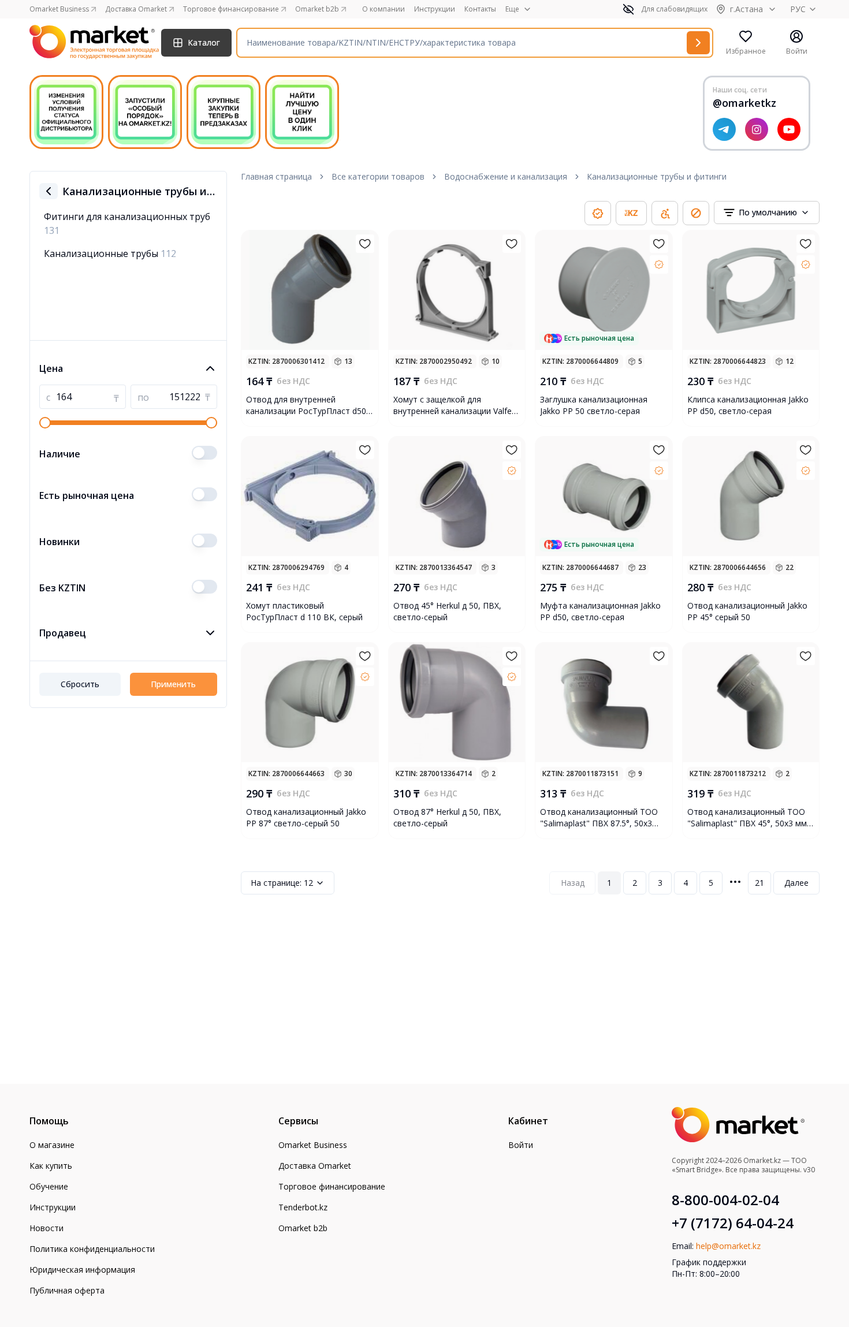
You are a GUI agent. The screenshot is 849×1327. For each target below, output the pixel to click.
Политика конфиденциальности (92, 1248)
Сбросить (80, 684)
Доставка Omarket (314, 1165)
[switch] (204, 453)
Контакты (480, 9)
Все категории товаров (378, 176)
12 (282, 882)
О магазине (52, 1144)
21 (759, 882)
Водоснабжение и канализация (505, 176)
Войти (520, 1144)
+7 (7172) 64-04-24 (733, 1223)
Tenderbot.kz (302, 1207)
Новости (46, 1227)
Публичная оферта (67, 1290)
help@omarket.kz (728, 1245)
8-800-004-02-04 (725, 1200)
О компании (383, 9)
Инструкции (434, 9)
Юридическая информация (82, 1269)
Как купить (50, 1165)
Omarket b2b (302, 1227)
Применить (173, 684)
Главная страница (276, 176)
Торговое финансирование (331, 1186)
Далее (796, 882)
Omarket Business (312, 1144)
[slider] (45, 422)
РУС (798, 8)
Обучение (48, 1186)
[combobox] (767, 212)
